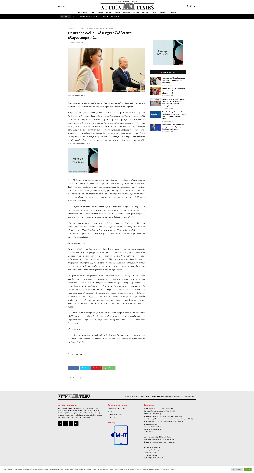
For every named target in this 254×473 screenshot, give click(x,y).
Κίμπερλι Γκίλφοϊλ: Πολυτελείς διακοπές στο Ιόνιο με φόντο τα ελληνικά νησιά (98, 16)
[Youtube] (194, 6)
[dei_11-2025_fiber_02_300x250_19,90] (106, 160)
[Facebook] (183, 6)
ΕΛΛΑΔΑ (75, 28)
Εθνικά (81, 28)
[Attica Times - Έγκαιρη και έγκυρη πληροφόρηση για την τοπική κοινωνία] (127, 6)
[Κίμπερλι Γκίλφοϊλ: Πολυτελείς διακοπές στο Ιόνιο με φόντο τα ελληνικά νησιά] (155, 91)
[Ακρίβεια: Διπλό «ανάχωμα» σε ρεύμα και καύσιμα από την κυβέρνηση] (155, 81)
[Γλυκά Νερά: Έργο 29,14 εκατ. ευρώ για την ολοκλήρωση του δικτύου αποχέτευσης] (155, 127)
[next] (193, 16)
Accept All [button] (247, 469)
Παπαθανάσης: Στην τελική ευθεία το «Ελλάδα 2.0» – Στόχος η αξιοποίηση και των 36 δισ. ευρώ (174, 115)
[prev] (190, 16)
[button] (63, 6)
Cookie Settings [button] (236, 469)
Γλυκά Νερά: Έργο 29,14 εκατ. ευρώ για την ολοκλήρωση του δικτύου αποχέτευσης (173, 126)
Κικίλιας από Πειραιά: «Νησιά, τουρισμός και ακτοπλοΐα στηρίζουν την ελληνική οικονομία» (173, 102)
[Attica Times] (74, 396)
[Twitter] (190, 6)
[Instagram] (187, 6)
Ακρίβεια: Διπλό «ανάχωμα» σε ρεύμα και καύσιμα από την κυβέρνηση (173, 80)
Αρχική (70, 28)
